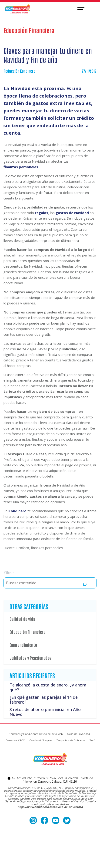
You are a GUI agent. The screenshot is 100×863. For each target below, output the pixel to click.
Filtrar (8, 572)
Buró (92, 740)
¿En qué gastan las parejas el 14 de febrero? (44, 700)
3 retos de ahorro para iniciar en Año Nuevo (45, 712)
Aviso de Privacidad (78, 734)
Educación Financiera (27, 632)
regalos (41, 212)
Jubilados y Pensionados (30, 658)
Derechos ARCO (15, 740)
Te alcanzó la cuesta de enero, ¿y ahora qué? (48, 687)
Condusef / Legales (41, 740)
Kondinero (17, 511)
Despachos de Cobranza (71, 740)
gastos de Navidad (72, 212)
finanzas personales (20, 166)
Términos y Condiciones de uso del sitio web (36, 734)
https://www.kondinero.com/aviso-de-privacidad (50, 807)
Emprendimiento (23, 645)
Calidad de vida (22, 619)
